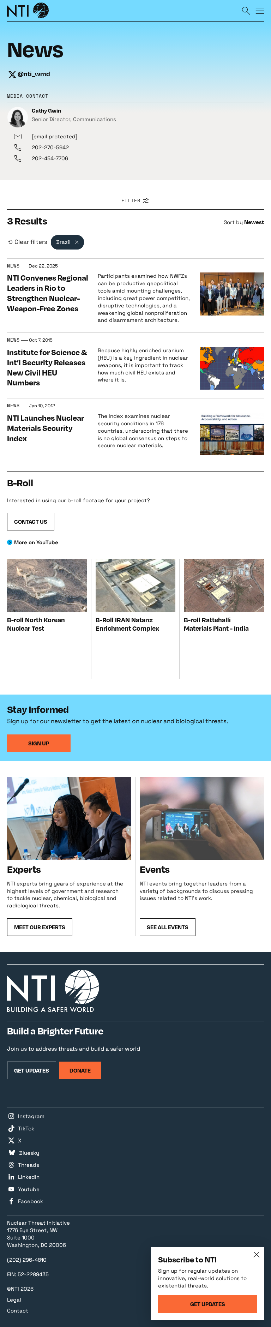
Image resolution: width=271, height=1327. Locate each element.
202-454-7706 (50, 158)
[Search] (246, 10)
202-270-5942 (50, 147)
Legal (14, 1299)
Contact (17, 1310)
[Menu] (259, 10)
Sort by (233, 222)
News (13, 266)
